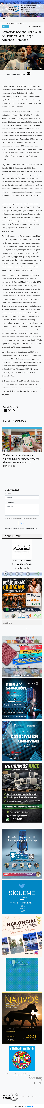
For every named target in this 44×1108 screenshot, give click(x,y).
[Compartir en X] (9, 411)
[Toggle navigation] (4, 19)
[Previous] (5, 451)
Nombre (8, 493)
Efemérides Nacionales (15, 23)
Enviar (22, 523)
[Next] (39, 451)
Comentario (9, 502)
